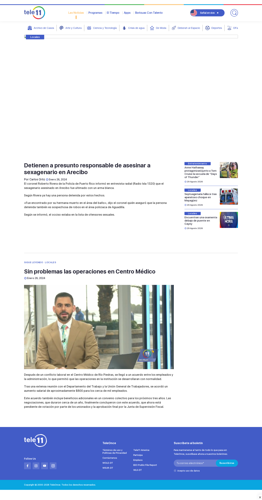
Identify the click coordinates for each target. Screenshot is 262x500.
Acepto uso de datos (188, 471)
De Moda (161, 27)
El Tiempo (113, 12)
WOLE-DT (107, 463)
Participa (138, 455)
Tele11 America (141, 450)
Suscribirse (226, 463)
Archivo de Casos (44, 27)
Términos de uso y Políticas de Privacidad (114, 451)
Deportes (216, 27)
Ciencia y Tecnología (105, 27)
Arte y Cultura (73, 27)
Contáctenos (109, 458)
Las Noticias (76, 12)
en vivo (207, 12)
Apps (127, 12)
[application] (99, 327)
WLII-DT (137, 470)
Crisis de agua (136, 27)
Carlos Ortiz (37, 179)
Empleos (138, 460)
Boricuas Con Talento (149, 12)
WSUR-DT (107, 468)
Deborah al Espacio (189, 27)
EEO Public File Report (145, 465)
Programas (95, 12)
